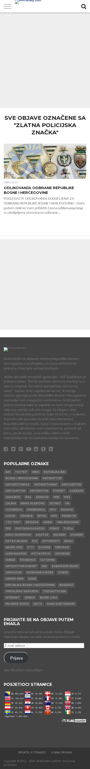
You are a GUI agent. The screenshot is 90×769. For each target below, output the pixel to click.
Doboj (63, 572)
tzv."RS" (21, 472)
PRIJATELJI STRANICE (32, 752)
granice (26, 516)
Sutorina (47, 560)
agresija (76, 490)
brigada (32, 522)
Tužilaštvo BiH (54, 591)
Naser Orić (14, 547)
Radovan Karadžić (30, 528)
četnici (55, 503)
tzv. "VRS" (13, 522)
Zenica (29, 597)
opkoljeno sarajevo (22, 591)
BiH (8, 472)
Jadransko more (39, 572)
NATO (38, 604)
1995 (56, 497)
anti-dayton (15, 490)
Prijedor (69, 516)
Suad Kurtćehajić (61, 604)
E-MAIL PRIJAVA (62, 752)
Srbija (10, 560)
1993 (67, 497)
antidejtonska (18, 484)
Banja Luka (48, 597)
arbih (47, 522)
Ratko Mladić (16, 541)
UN (67, 503)
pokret (59, 490)
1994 (53, 509)
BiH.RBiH (59, 534)
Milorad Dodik (17, 604)
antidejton (39, 490)
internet (13, 597)
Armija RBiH (15, 578)
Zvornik (76, 534)
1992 (28, 497)
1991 (8, 528)
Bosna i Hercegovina (22, 478)
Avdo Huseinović (18, 534)
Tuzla (68, 528)
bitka (42, 516)
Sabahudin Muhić (65, 566)
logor (11, 516)
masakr (67, 509)
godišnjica (14, 509)
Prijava (16, 658)
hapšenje (62, 553)
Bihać (68, 541)
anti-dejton (71, 484)
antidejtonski (45, 484)
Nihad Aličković (32, 503)
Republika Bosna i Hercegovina (30, 585)
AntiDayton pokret (21, 566)
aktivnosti (51, 541)
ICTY (30, 547)
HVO (54, 516)
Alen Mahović (16, 553)
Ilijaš (32, 578)
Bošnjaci (66, 585)
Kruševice (28, 560)
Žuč (35, 541)
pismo (54, 528)
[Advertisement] (45, 60)
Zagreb (44, 547)
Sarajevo (13, 497)
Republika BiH (54, 472)
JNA (44, 566)
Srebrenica (36, 509)
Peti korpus (40, 553)
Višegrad (62, 547)
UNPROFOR (14, 572)
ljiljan (11, 503)
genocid (42, 497)
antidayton (52, 478)
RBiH (35, 472)
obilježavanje (68, 522)
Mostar (42, 534)
